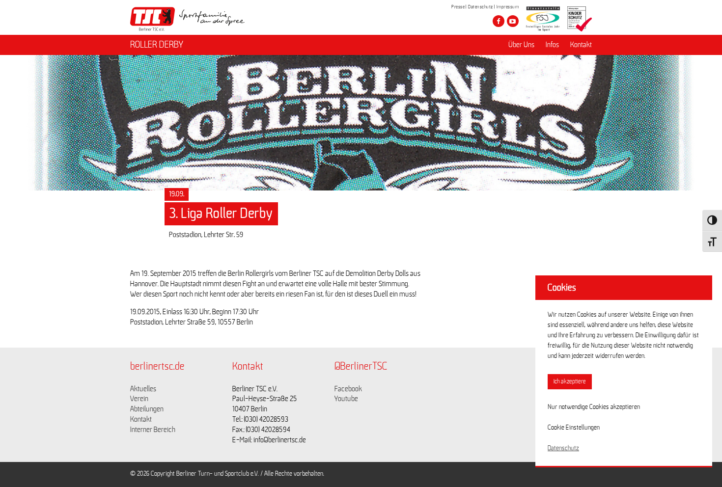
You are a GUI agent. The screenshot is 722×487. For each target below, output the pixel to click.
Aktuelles (143, 389)
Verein (139, 399)
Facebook (348, 389)
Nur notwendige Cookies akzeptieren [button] (594, 407)
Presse (458, 6)
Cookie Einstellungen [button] (574, 427)
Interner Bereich (152, 429)
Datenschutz (480, 6)
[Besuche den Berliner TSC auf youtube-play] (513, 21)
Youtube (346, 399)
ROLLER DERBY (156, 45)
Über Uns (521, 45)
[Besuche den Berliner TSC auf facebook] (498, 21)
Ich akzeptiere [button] (570, 382)
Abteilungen (147, 409)
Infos (552, 45)
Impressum (508, 6)
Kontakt (581, 45)
